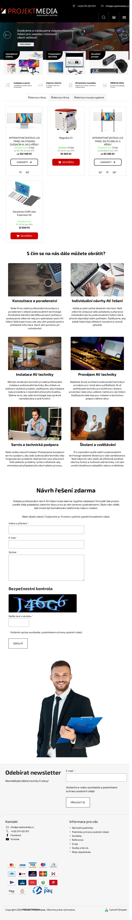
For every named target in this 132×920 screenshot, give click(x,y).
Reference (78, 839)
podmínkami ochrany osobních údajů (62, 632)
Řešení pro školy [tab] (37, 97)
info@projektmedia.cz (117, 5)
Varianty (22, 162)
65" (100, 172)
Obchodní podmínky (82, 827)
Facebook (15, 835)
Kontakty (77, 835)
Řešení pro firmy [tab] (60, 97)
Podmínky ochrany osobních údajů (90, 831)
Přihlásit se (78, 802)
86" (28, 172)
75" (20, 172)
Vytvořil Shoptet (118, 909)
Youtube (14, 839)
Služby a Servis (80, 847)
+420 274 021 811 (86, 5)
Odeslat (18, 643)
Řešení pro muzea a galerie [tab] (89, 97)
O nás (75, 843)
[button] (10, 35)
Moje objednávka (81, 851)
